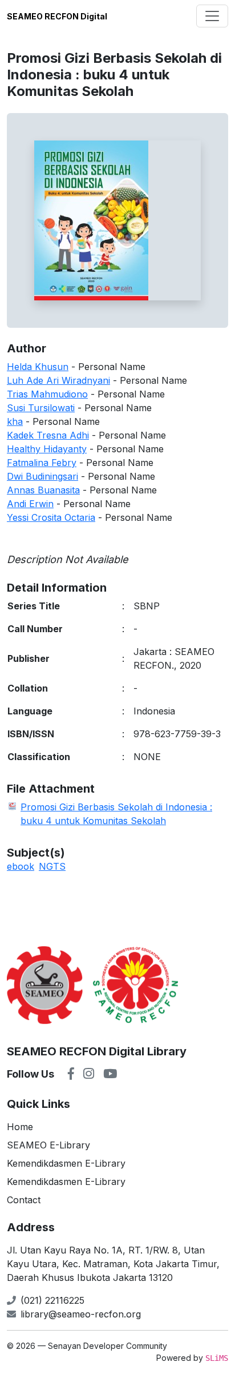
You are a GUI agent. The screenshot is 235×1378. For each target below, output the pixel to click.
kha (15, 421)
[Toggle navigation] (212, 16)
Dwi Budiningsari (42, 476)
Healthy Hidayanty (47, 449)
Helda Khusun (37, 366)
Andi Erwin (30, 503)
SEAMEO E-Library (48, 1145)
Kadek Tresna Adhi (48, 435)
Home (20, 1126)
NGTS (52, 866)
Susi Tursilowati (41, 407)
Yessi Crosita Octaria (51, 517)
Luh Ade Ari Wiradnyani (58, 380)
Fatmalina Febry (41, 462)
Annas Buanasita (43, 490)
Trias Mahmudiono (47, 394)
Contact (23, 1200)
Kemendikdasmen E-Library (66, 1163)
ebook (20, 866)
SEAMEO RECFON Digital (57, 16)
